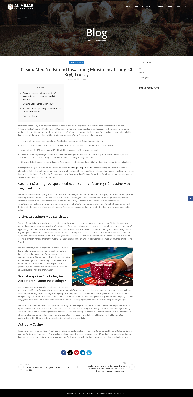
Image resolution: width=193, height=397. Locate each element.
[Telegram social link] (89, 352)
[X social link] (70, 352)
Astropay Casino (30, 116)
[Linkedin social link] (82, 352)
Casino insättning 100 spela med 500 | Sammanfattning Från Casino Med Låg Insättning (40, 96)
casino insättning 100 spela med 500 (78, 167)
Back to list (76, 367)
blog (141, 67)
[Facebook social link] (63, 352)
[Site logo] (20, 6)
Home (89, 41)
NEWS (141, 72)
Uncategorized (100, 41)
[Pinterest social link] (76, 352)
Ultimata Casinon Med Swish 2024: (38, 103)
